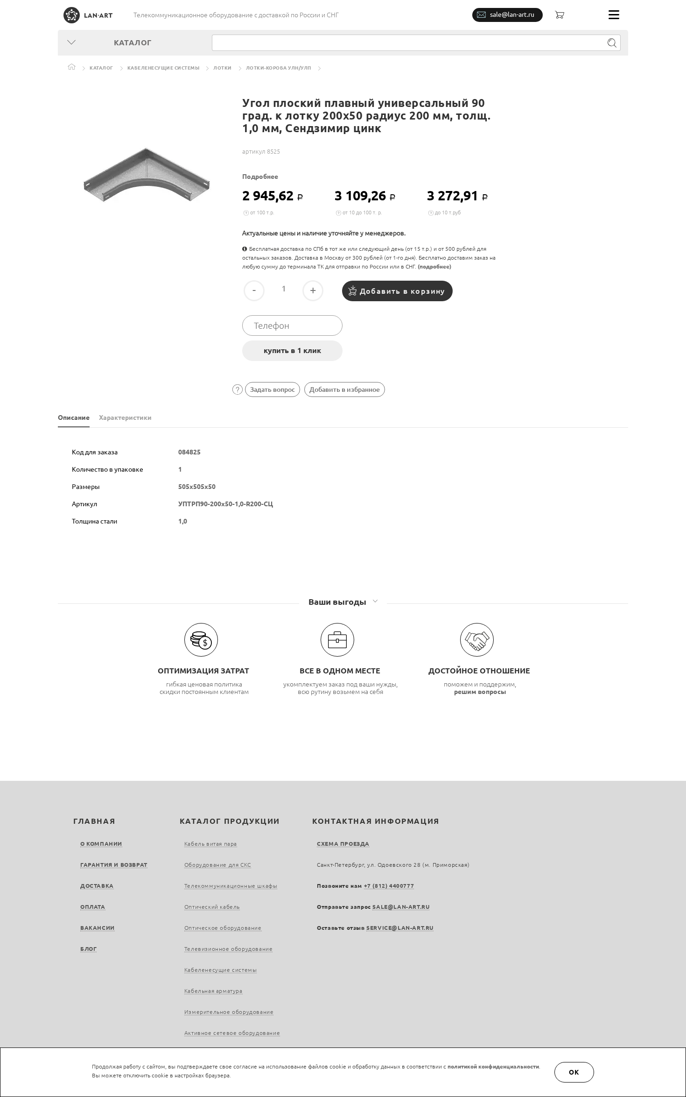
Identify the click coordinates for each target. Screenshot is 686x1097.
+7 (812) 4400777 (389, 886)
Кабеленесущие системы (163, 68)
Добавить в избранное (344, 389)
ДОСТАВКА (97, 886)
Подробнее (260, 176)
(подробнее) (434, 266)
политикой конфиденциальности (493, 1066)
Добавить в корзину (402, 291)
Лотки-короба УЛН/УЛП (278, 68)
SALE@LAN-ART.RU (400, 907)
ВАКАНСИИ (97, 928)
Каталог (101, 68)
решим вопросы (480, 691)
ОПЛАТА (92, 907)
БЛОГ (88, 949)
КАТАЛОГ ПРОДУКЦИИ (230, 821)
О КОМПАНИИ (101, 844)
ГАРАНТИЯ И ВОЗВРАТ (113, 865)
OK (574, 1072)
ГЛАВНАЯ (94, 821)
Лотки (222, 68)
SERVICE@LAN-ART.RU (400, 928)
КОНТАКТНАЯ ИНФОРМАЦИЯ (376, 821)
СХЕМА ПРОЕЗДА (343, 844)
